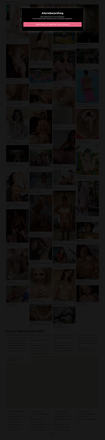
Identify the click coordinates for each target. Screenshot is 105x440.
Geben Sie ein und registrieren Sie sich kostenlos (52, 24)
